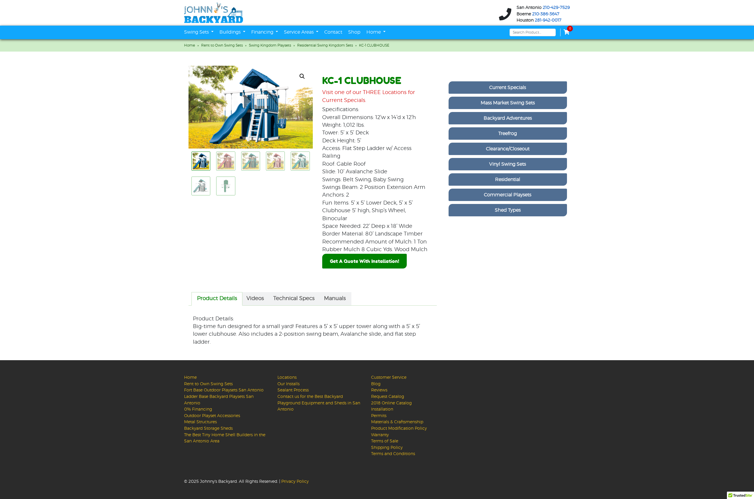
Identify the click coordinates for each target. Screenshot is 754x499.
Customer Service (388, 377)
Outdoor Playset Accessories (212, 416)
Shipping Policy (387, 447)
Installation (382, 409)
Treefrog (507, 133)
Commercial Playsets (507, 194)
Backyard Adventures (508, 118)
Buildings (230, 32)
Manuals (335, 298)
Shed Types (508, 210)
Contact (333, 32)
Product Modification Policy (399, 428)
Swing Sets (197, 32)
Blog (376, 384)
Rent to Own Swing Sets (222, 45)
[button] (302, 76)
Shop (354, 32)
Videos (255, 298)
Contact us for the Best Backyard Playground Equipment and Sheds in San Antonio (318, 402)
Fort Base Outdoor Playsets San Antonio (224, 390)
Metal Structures (200, 422)
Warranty (380, 435)
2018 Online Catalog (391, 403)
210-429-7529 (556, 8)
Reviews (379, 390)
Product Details (217, 298)
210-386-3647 (545, 14)
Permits (378, 416)
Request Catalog (387, 396)
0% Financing (198, 409)
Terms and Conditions (393, 454)
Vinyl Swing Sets (507, 164)
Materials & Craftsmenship (397, 422)
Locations (287, 377)
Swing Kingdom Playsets (270, 45)
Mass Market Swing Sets (508, 103)
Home (374, 32)
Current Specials (507, 87)
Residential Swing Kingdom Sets (325, 45)
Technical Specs (294, 298)
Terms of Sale (384, 441)
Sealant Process (293, 390)
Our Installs (288, 384)
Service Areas (299, 32)
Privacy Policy (295, 481)
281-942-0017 (548, 20)
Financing (263, 32)
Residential (507, 179)
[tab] (216, 299)
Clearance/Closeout (508, 148)
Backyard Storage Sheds (208, 428)
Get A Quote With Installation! (364, 261)
